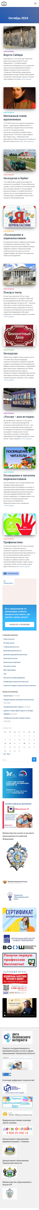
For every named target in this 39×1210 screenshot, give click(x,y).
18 (24, 743)
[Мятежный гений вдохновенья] (20, 98)
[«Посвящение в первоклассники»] (20, 216)
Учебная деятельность (11, 647)
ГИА (5, 674)
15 (10, 743)
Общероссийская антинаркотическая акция (19, 699)
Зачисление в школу (11, 658)
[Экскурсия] (20, 335)
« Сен (4, 754)
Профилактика (13, 542)
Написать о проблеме (20, 624)
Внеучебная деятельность (13, 650)
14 (5, 743)
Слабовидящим (12, 573)
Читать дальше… (26, 79)
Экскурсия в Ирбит (16, 178)
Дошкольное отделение (12, 662)
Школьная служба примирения (14, 678)
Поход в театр (13, 292)
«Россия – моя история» (19, 416)
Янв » (8, 754)
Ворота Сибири (13, 55)
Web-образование (10, 670)
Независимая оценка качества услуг (16, 681)
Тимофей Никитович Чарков (13, 707)
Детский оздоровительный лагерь (15, 654)
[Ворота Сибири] (20, 37)
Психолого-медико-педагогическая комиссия (20, 685)
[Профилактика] (20, 524)
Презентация (8, 696)
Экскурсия (11, 353)
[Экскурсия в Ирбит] (20, 160)
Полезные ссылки (10, 666)
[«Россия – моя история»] (20, 398)
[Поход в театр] (20, 274)
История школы (9, 643)
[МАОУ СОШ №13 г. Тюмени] (5, 3)
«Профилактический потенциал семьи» (17, 718)
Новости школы (9, 51)
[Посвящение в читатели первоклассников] (20, 457)
